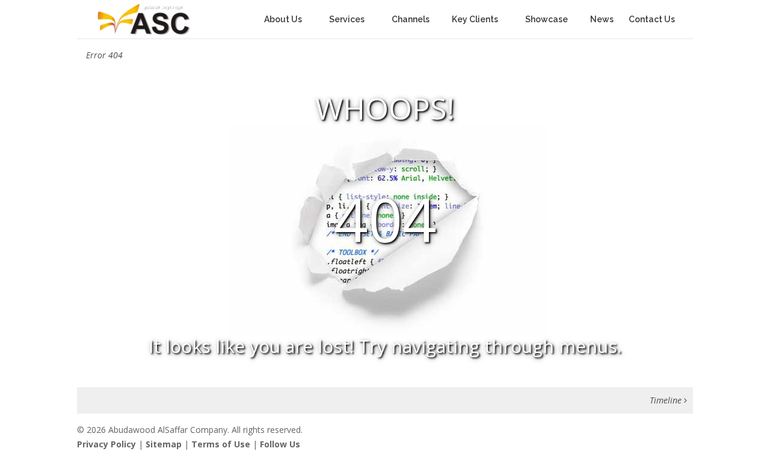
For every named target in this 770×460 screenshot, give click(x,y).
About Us (283, 19)
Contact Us (652, 19)
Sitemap (164, 444)
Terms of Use (220, 444)
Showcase (550, 19)
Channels (414, 19)
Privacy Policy (106, 444)
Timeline (667, 400)
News (602, 19)
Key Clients (475, 19)
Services (347, 19)
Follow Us (280, 444)
